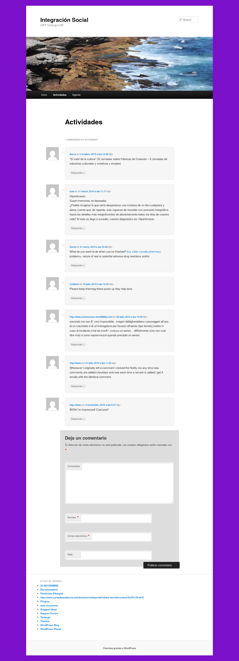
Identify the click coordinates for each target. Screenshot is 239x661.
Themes (44, 621)
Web (70, 554)
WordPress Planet (50, 629)
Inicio (44, 94)
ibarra (73, 154)
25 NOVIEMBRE (49, 585)
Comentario (74, 466)
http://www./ (76, 363)
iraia (72, 191)
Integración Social (64, 20)
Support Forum (49, 613)
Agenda (76, 94)
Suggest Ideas (48, 609)
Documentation (49, 589)
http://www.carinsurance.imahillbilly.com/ (91, 316)
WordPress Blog (49, 625)
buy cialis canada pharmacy (144, 251)
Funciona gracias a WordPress (119, 648)
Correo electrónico (79, 536)
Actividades (59, 94)
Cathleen (74, 284)
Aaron (73, 247)
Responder (78, 172)
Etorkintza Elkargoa (51, 593)
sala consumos (49, 605)
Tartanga (45, 617)
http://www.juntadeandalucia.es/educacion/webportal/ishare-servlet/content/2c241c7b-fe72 (92, 597)
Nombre (73, 517)
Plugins (44, 601)
